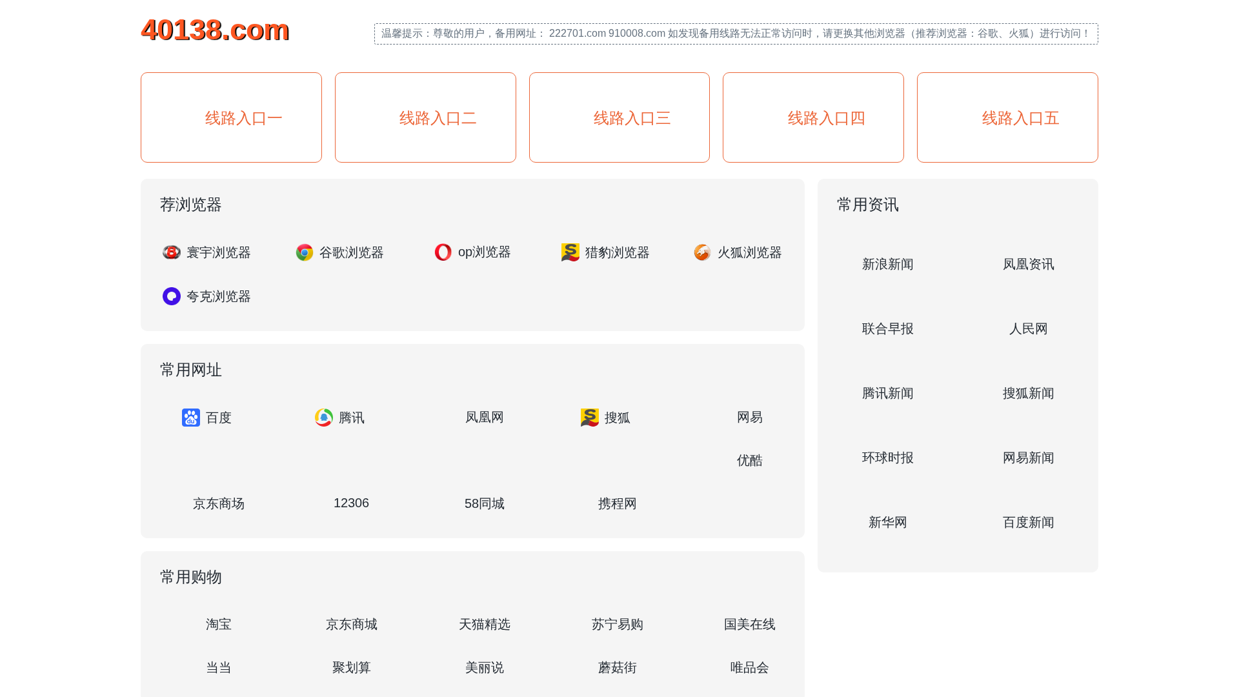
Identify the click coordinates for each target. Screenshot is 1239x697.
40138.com (215, 29)
